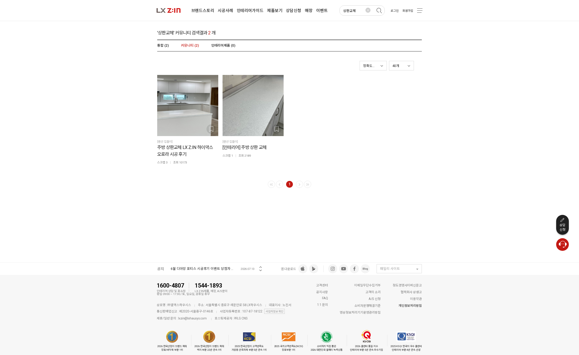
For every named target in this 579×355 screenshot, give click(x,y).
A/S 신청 (375, 299)
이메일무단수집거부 (367, 285)
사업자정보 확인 (274, 311)
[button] (401, 65)
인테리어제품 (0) (223, 45)
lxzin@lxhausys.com (192, 318)
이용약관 (416, 299)
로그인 (395, 10)
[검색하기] (379, 10)
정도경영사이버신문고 (407, 285)
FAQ (325, 298)
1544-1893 (208, 285)
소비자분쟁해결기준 (367, 305)
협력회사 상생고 (411, 292)
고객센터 (322, 285)
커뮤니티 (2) (190, 45)
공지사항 (322, 292)
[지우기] (368, 10)
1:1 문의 (322, 305)
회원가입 (407, 10)
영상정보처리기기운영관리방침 (360, 312)
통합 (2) (163, 45)
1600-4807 (170, 285)
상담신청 (562, 227)
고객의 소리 (373, 292)
